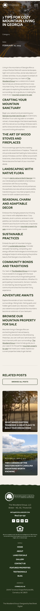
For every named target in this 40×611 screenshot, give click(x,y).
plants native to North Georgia (21, 178)
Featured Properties (20, 568)
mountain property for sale (22, 95)
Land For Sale (20, 555)
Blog (20, 576)
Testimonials (20, 572)
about (20, 551)
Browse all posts (20, 382)
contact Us (20, 563)
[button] (36, 5)
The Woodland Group (19, 271)
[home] (11, 5)
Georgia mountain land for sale (13, 116)
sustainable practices (17, 246)
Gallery (20, 559)
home (20, 547)
